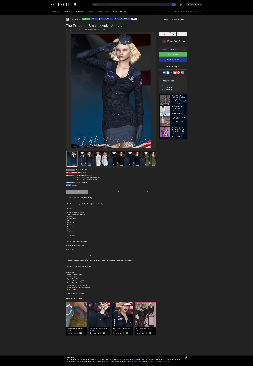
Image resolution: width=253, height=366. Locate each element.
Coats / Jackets (86, 179)
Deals (107, 11)
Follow (87, 19)
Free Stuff (68, 11)
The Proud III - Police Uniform (122, 328)
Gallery (79, 11)
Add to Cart (174, 54)
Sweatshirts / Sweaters (93, 177)
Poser (114, 11)
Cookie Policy (153, 361)
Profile (95, 19)
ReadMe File (166, 86)
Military (90, 175)
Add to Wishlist (174, 59)
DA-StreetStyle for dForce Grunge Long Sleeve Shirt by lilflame (179, 129)
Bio (135, 19)
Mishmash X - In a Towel (75, 328)
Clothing (77, 177)
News (100, 11)
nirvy (119, 26)
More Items (121, 192)
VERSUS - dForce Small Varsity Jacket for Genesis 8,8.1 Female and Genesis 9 (179, 98)
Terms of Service (134, 361)
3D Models (78, 175)
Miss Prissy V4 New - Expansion (147, 328)
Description (77, 192)
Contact (123, 11)
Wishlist (127, 19)
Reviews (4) (144, 192)
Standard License (81, 182)
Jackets (94, 179)
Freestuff (119, 19)
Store (102, 19)
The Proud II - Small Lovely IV (99, 328)
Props (85, 175)
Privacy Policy (167, 361)
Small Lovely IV (83, 172)
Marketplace (56, 11)
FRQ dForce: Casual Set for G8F (178, 118)
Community (90, 11)
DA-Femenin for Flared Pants (177, 107)
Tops (83, 177)
